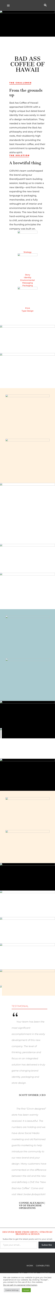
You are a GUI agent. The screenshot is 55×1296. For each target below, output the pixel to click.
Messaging (27, 283)
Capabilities (43, 1266)
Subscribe (47, 1245)
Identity (27, 277)
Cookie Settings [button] (11, 1290)
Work (29, 1266)
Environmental (27, 280)
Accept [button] (26, 1290)
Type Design (28, 311)
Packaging (27, 285)
